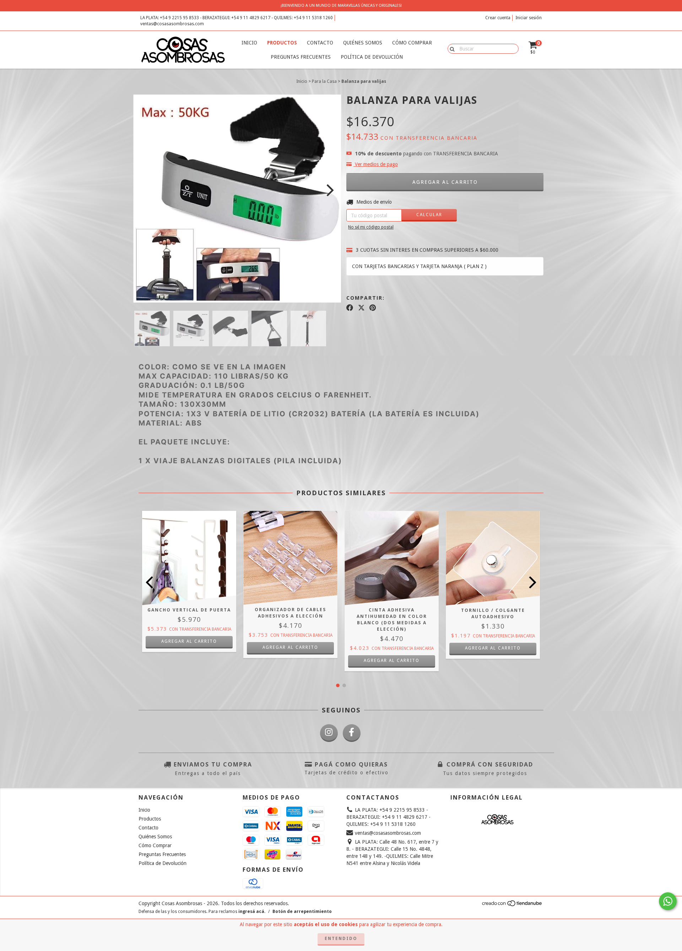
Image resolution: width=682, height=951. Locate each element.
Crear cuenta (497, 17)
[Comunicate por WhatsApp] (668, 901)
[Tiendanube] (512, 905)
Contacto (320, 43)
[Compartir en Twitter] (361, 307)
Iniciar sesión (528, 17)
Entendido (341, 938)
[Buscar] (451, 48)
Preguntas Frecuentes (301, 57)
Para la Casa (324, 81)
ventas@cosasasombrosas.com (172, 23)
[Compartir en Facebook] (349, 307)
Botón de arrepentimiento (302, 911)
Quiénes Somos (362, 43)
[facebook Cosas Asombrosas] (352, 733)
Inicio (249, 43)
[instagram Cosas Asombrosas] (329, 733)
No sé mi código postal (371, 227)
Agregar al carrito (290, 647)
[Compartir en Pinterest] (372, 307)
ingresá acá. (251, 911)
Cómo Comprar (412, 43)
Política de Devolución (372, 57)
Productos (282, 43)
